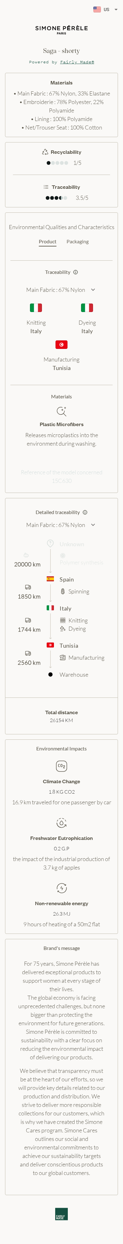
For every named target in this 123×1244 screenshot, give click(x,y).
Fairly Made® (77, 62)
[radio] (48, 163)
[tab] (48, 242)
